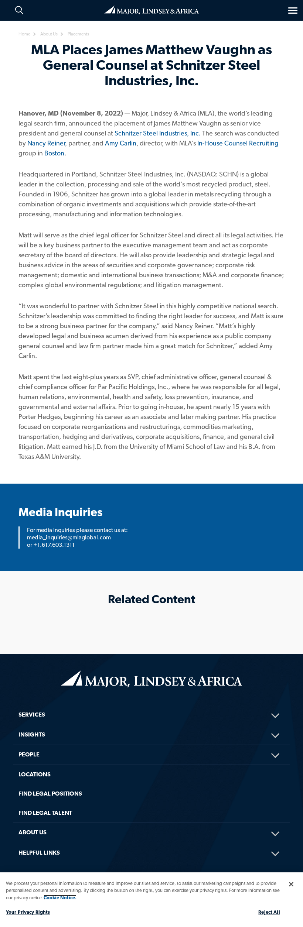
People (29, 754)
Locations (34, 774)
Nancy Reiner (46, 143)
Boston (54, 153)
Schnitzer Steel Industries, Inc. (158, 133)
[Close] (291, 884)
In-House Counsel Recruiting (238, 143)
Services (31, 714)
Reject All (269, 912)
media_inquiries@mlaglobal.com (69, 537)
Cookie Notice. (60, 897)
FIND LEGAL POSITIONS (50, 793)
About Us (32, 832)
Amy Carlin (120, 143)
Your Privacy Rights (28, 912)
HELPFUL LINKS (39, 852)
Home (151, 9)
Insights (31, 734)
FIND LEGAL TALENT (45, 812)
